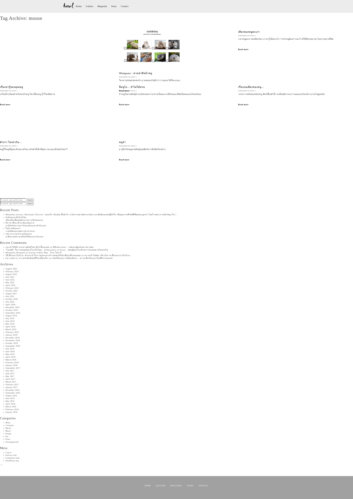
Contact (125, 6)
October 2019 (12, 310)
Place (8, 439)
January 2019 (12, 335)
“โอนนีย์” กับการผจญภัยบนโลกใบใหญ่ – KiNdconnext (31, 250)
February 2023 (12, 272)
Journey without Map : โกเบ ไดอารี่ (45, 253)
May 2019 (10, 324)
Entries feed (11, 455)
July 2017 (10, 371)
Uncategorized (12, 442)
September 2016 (13, 393)
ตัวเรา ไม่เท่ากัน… (11, 142)
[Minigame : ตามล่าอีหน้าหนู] (152, 69)
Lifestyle (10, 425)
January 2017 (12, 387)
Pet (7, 436)
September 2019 (13, 313)
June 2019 (10, 321)
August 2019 (11, 316)
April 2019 (10, 327)
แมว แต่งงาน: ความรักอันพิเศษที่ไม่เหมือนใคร (27, 258)
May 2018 (10, 354)
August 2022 (11, 274)
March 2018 (11, 360)
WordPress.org (12, 461)
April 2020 (10, 305)
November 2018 (13, 340)
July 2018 (10, 349)
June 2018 (10, 351)
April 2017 (10, 379)
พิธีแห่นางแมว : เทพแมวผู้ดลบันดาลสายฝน (73, 247)
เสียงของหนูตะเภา (249, 31)
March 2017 (11, 382)
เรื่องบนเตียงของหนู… (251, 87)
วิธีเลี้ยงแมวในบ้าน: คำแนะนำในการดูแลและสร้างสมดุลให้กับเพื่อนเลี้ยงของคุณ (43, 255)
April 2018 (10, 357)
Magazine (102, 6)
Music (8, 431)
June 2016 (10, 398)
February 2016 (12, 409)
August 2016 (11, 396)
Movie (8, 428)
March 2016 (11, 407)
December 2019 (13, 307)
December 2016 (13, 390)
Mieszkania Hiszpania (15, 253)
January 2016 (12, 412)
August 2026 (11, 269)
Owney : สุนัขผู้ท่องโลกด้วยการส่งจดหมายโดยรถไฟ (84, 250)
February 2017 (12, 385)
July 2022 (10, 277)
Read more (243, 49)
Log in (9, 452)
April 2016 (10, 404)
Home (79, 6)
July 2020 (10, 302)
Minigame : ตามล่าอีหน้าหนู (135, 73)
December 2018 (13, 338)
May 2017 (10, 376)
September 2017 (13, 368)
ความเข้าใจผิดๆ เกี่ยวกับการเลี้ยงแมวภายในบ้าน (107, 255)
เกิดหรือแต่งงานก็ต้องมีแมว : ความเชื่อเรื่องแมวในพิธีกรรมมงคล (82, 258)
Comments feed (12, 458)
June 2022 (10, 280)
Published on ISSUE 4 (128, 77)
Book (8, 423)
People (9, 434)
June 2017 (10, 374)
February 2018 (12, 363)
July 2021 (10, 296)
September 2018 (13, 346)
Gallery (89, 6)
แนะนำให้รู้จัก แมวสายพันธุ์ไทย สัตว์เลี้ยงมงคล (28, 247)
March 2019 (11, 329)
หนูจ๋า (122, 142)
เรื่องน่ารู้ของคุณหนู (11, 87)
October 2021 (12, 291)
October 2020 (12, 299)
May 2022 (10, 283)
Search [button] (30, 200)
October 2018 (12, 343)
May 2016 (10, 401)
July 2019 (10, 318)
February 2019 (12, 332)
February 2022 (12, 288)
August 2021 (11, 294)
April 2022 (10, 285)
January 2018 (12, 365)
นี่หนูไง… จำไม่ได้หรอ (132, 87)
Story (114, 6)
